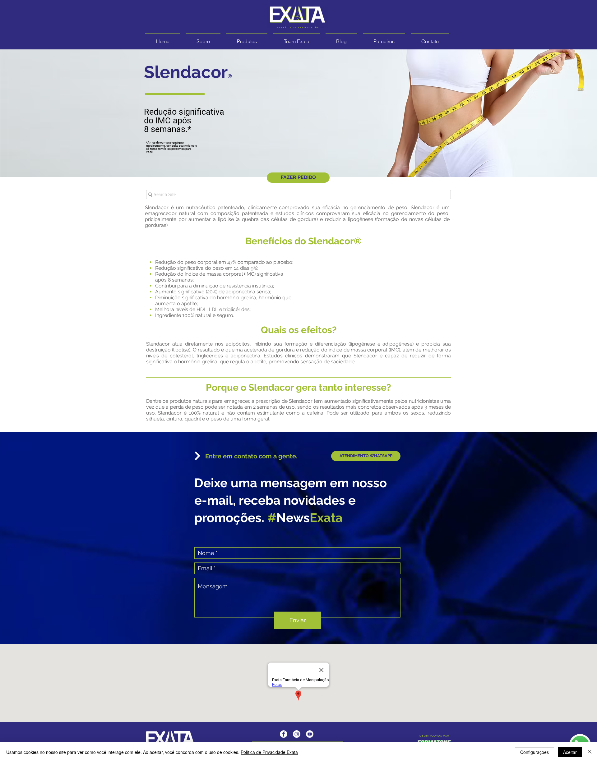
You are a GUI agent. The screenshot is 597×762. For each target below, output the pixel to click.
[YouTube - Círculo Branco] (309, 734)
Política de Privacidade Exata (269, 752)
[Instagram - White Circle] (296, 734)
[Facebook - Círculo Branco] (283, 734)
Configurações (534, 752)
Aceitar (570, 752)
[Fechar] (589, 752)
